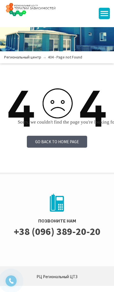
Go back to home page (57, 141)
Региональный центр (22, 57)
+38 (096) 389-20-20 (57, 231)
